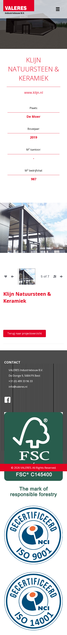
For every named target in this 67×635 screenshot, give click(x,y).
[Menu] (58, 9)
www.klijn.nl (33, 92)
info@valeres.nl (18, 386)
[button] (8, 232)
